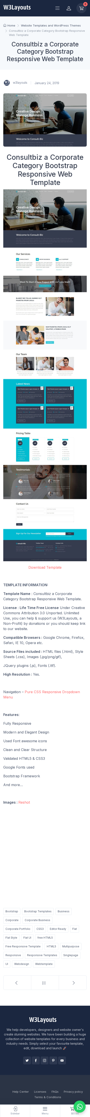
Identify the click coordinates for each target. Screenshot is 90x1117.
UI (6, 964)
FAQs (55, 1091)
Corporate (12, 920)
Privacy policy (73, 1091)
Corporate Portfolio (17, 929)
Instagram (44, 1060)
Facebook (36, 1060)
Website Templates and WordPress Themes (51, 25)
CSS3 (40, 929)
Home (11, 25)
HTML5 (51, 946)
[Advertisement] (45, 855)
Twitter (27, 1060)
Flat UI (27, 937)
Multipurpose (70, 946)
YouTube (62, 1060)
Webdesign (21, 964)
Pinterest (53, 1060)
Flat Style (11, 937)
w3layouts (19, 82)
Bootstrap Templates (38, 911)
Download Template (45, 567)
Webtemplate (44, 964)
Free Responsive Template (23, 946)
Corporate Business (37, 920)
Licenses (40, 1091)
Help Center (20, 1091)
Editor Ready (58, 929)
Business (63, 911)
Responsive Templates (42, 955)
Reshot (24, 802)
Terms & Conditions (47, 1097)
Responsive (13, 955)
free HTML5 (45, 937)
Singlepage (70, 955)
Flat (74, 929)
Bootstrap (11, 911)
